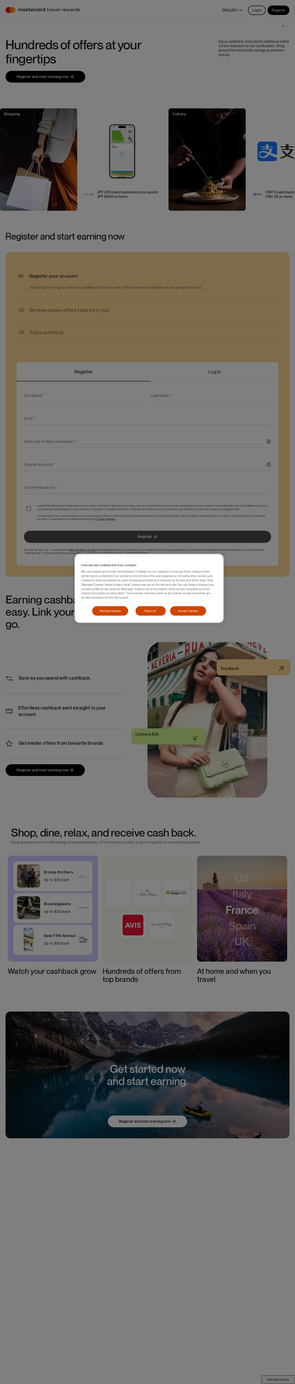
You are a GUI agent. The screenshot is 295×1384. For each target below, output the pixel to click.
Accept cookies (188, 611)
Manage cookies (110, 611)
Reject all (150, 611)
